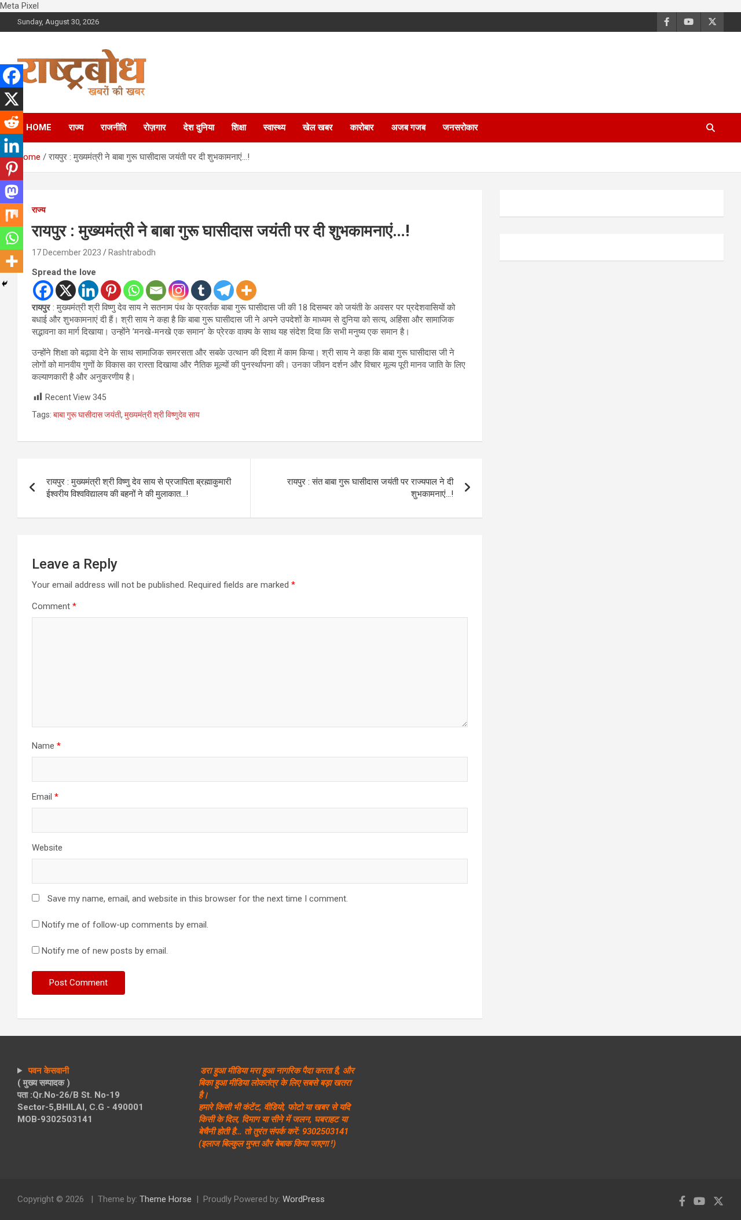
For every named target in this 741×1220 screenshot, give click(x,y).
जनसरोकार (460, 127)
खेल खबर (318, 127)
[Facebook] (43, 290)
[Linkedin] (88, 290)
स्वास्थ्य (274, 127)
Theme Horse (166, 1199)
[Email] (156, 290)
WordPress (304, 1199)
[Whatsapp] (133, 290)
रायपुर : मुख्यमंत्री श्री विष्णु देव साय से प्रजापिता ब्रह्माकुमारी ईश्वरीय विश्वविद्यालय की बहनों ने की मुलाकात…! (138, 488)
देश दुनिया (199, 127)
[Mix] (11, 214)
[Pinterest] (111, 290)
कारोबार (362, 127)
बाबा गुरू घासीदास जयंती (87, 414)
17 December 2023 (66, 252)
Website (47, 847)
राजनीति (113, 127)
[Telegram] (224, 290)
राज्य (76, 127)
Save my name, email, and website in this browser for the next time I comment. (197, 898)
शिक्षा (239, 127)
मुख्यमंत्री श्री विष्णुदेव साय (162, 414)
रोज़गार (155, 127)
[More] (246, 290)
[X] (66, 290)
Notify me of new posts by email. (105, 951)
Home (39, 127)
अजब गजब (408, 127)
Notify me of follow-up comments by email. (125, 924)
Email (45, 797)
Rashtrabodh (132, 252)
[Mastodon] (11, 191)
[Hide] (4, 283)
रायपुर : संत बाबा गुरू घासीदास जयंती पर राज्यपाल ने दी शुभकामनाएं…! (370, 488)
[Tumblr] (201, 290)
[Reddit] (11, 122)
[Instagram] (178, 290)
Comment (54, 606)
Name (46, 746)
